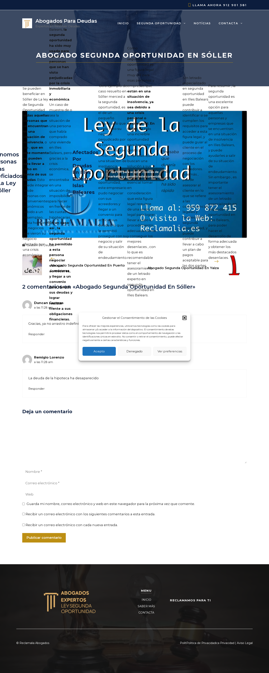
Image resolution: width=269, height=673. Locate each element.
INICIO (146, 600)
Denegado (134, 351)
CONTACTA (146, 612)
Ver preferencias (170, 351)
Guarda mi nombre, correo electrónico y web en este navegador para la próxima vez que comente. (111, 504)
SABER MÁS (146, 606)
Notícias (202, 23)
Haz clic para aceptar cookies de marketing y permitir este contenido (134, 174)
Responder (36, 334)
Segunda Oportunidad (159, 23)
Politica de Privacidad (201, 643)
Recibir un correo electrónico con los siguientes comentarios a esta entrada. (90, 514)
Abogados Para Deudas (66, 21)
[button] (184, 318)
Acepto (99, 351)
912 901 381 (235, 5)
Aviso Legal (245, 643)
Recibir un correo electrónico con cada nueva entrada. (72, 525)
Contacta (228, 23)
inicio (123, 23)
